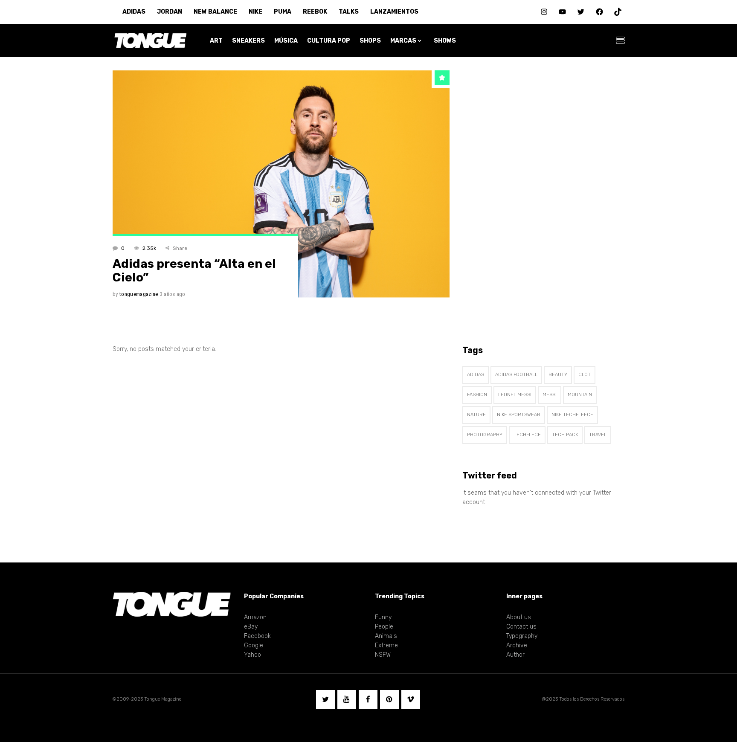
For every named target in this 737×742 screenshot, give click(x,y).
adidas (475, 374)
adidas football (516, 374)
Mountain (580, 394)
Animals (386, 636)
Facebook (257, 636)
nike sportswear (518, 414)
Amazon (255, 617)
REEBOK (315, 11)
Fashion (477, 394)
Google (253, 645)
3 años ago (173, 294)
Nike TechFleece (572, 414)
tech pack (565, 435)
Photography (484, 435)
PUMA (282, 11)
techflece (527, 435)
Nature (476, 414)
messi (550, 394)
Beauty (557, 374)
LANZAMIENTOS (394, 11)
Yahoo (252, 654)
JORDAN (169, 11)
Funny (383, 617)
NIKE (255, 11)
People (384, 626)
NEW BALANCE (215, 11)
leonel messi (514, 394)
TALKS (349, 11)
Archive (516, 645)
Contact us (521, 626)
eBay (251, 626)
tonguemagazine (138, 294)
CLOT (584, 374)
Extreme (386, 645)
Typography (521, 636)
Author (515, 654)
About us (518, 617)
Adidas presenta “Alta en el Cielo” (194, 270)
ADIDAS (133, 11)
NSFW (383, 654)
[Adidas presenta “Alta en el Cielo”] (281, 184)
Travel (597, 435)
